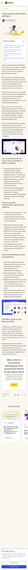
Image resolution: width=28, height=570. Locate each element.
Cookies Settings (14, 562)
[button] (24, 395)
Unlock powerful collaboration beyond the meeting (12, 50)
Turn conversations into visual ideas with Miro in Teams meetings (14, 46)
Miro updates (10, 423)
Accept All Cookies (14, 566)
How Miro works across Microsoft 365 (13, 59)
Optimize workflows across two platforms (12, 54)
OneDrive (5, 331)
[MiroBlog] (9, 2)
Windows (23, 337)
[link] (15, 395)
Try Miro (14, 385)
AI (25, 424)
